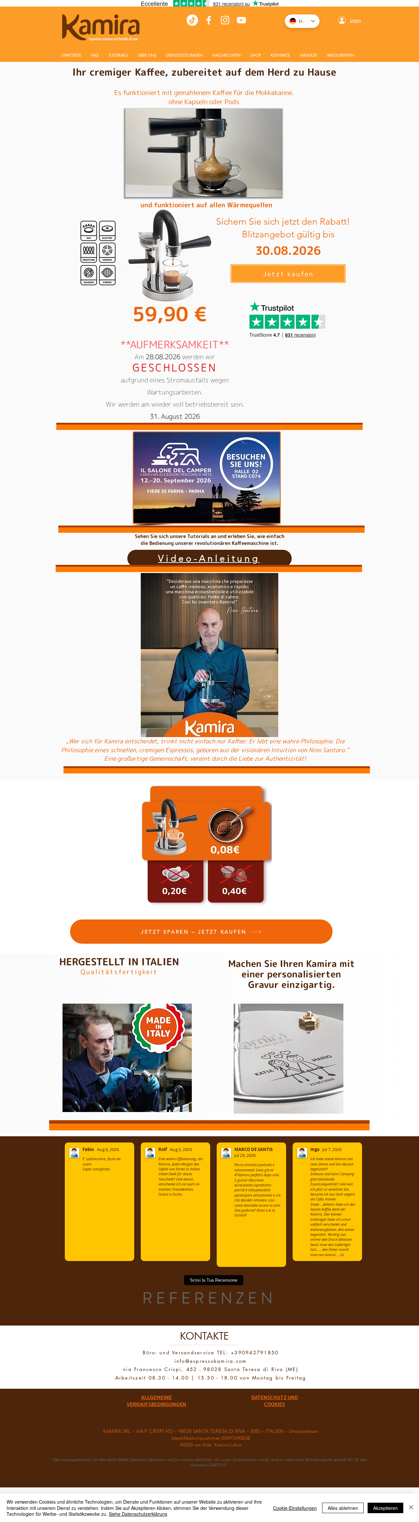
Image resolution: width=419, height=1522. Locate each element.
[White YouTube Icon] (241, 20)
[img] (127, 1058)
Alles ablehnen (343, 1508)
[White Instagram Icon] (225, 20)
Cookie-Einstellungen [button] (295, 1508)
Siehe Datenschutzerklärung (138, 1514)
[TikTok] (192, 20)
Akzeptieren (385, 1508)
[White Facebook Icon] (208, 20)
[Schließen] (411, 1508)
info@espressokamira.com (210, 1361)
